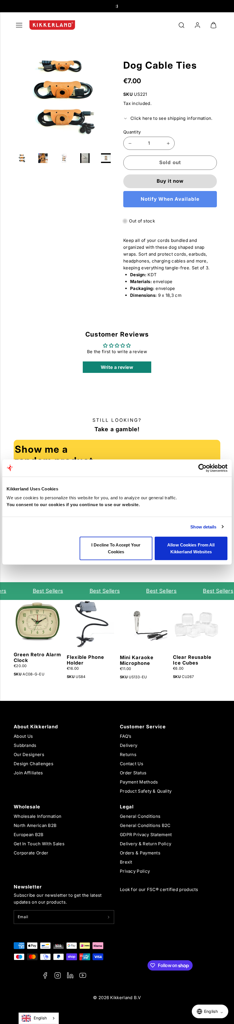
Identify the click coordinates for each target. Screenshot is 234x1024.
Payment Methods (139, 782)
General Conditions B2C (145, 825)
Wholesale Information (37, 816)
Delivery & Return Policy (145, 843)
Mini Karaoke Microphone (137, 660)
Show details (203, 526)
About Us (23, 736)
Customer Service (143, 726)
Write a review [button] (117, 367)
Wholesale (27, 807)
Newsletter (28, 887)
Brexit (126, 862)
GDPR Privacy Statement (146, 834)
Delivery (128, 745)
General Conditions (140, 816)
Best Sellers (43, 591)
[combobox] (39, 1018)
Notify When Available (170, 199)
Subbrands (25, 745)
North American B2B (35, 825)
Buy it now (170, 181)
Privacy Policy (135, 871)
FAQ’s (126, 736)
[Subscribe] (108, 917)
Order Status (133, 773)
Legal (127, 807)
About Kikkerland (36, 726)
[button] (181, 25)
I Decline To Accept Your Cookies (115, 548)
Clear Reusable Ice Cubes (192, 660)
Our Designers (29, 754)
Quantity (132, 132)
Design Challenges (33, 763)
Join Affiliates (28, 773)
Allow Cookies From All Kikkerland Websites (191, 548)
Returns (128, 754)
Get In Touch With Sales (39, 843)
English (40, 1018)
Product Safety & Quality (146, 791)
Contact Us (131, 763)
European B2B (29, 834)
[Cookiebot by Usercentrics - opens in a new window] (202, 468)
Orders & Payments (140, 853)
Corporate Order (31, 853)
